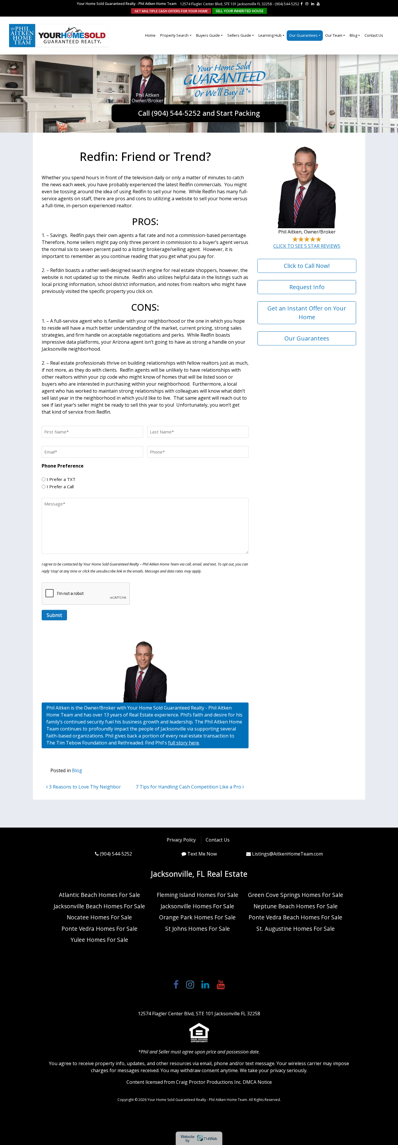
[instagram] (306, 3)
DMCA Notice (257, 1082)
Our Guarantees (303, 35)
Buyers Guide (208, 35)
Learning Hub (270, 35)
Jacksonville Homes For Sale (197, 906)
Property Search (174, 35)
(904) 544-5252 (287, 3)
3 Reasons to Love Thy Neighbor (84, 787)
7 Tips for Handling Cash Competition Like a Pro (189, 787)
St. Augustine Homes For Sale (295, 928)
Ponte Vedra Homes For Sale (99, 928)
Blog (353, 35)
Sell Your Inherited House (239, 10)
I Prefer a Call (60, 486)
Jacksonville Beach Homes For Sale (99, 906)
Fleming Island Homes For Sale (197, 895)
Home (150, 35)
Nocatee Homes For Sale (99, 917)
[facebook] (302, 3)
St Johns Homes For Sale (197, 928)
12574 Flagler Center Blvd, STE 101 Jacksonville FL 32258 (226, 3)
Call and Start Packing (199, 113)
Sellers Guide (239, 35)
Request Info (307, 287)
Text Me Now (202, 854)
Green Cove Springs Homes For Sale (295, 895)
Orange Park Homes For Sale (197, 917)
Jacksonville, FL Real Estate (199, 874)
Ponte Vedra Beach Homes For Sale (295, 917)
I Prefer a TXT (61, 479)
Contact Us (373, 35)
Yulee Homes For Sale (99, 940)
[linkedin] (312, 3)
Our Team (333, 35)
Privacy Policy (181, 840)
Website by (199, 1138)
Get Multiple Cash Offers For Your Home (171, 11)
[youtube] (318, 3)
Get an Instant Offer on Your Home (306, 312)
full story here (183, 743)
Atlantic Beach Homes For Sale (99, 895)
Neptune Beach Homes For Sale (295, 906)
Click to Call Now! (307, 266)
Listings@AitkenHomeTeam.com (287, 854)
